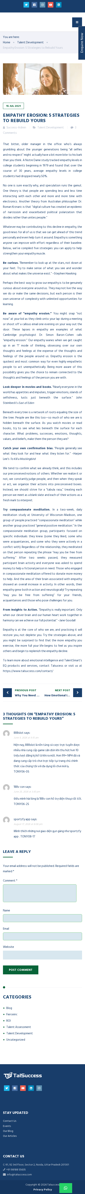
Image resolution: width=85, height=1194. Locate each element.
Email (6, 928)
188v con (19, 786)
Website (8, 946)
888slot (19, 732)
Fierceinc (11, 1014)
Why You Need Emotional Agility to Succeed (28, 693)
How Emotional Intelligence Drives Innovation (63, 693)
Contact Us (9, 1121)
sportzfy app (22, 819)
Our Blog (8, 1131)
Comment (10, 880)
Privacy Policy (42, 1189)
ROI (8, 1020)
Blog (9, 1008)
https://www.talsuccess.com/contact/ (28, 671)
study (45, 160)
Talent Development (50, 127)
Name (6, 910)
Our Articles (10, 1136)
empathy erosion (15, 340)
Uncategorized (15, 1039)
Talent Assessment (18, 1027)
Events (7, 1126)
